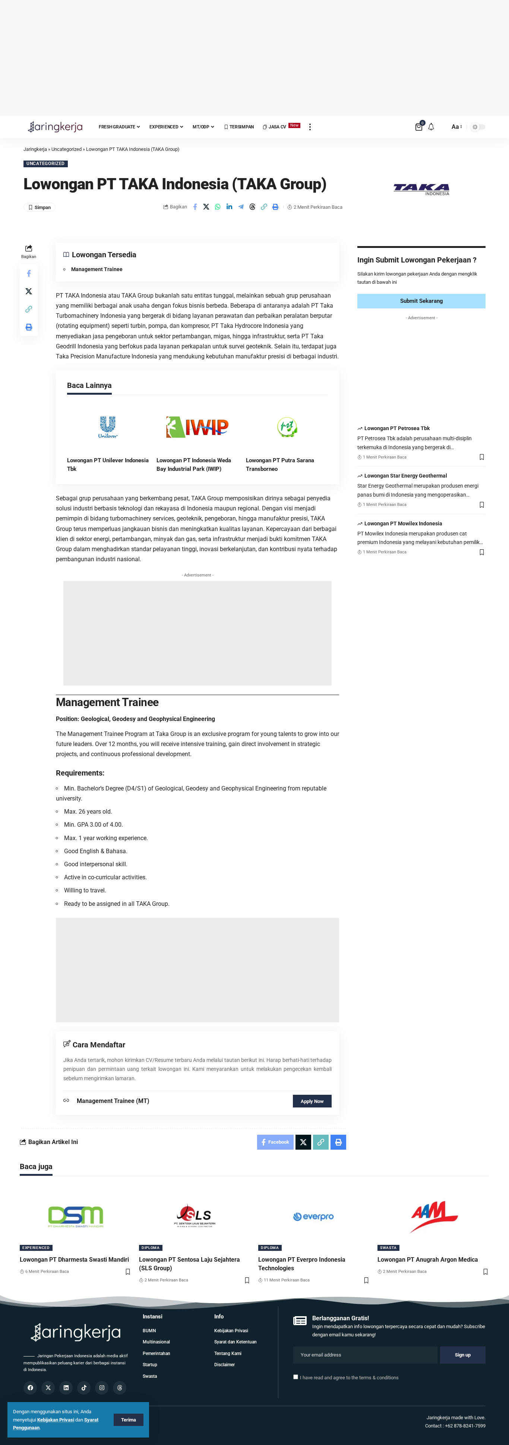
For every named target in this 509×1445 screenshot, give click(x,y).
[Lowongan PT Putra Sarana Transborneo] (287, 427)
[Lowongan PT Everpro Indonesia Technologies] (314, 1217)
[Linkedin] (66, 1388)
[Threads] (119, 1388)
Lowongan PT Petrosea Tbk (397, 429)
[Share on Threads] (252, 207)
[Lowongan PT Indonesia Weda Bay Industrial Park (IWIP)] (197, 427)
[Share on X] (206, 207)
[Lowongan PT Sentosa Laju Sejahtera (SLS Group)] (195, 1217)
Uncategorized (45, 163)
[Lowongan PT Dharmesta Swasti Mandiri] (76, 1217)
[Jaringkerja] (55, 127)
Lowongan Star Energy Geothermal (405, 476)
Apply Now (312, 1101)
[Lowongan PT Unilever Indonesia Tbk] (108, 427)
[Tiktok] (84, 1388)
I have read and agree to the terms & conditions (349, 1377)
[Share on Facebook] (195, 207)
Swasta (388, 1248)
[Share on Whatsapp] (218, 207)
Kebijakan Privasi (55, 1420)
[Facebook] (30, 1388)
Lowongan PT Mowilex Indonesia (403, 523)
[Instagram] (101, 1388)
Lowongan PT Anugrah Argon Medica (427, 1259)
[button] (264, 207)
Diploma (151, 1248)
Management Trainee (97, 269)
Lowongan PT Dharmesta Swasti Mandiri (74, 1259)
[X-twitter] (48, 1388)
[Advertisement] (254, 58)
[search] (442, 127)
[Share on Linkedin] (229, 207)
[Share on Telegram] (241, 207)
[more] (310, 127)
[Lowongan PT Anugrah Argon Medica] (433, 1217)
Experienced (36, 1248)
